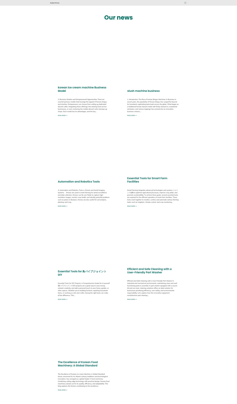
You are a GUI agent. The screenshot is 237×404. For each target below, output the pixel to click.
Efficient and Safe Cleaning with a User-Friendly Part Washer (149, 270)
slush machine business (143, 91)
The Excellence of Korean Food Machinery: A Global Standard (78, 364)
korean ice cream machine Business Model (82, 89)
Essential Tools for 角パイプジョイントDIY (82, 273)
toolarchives (54, 3)
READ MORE (62, 115)
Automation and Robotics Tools (79, 181)
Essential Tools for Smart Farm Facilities (147, 180)
